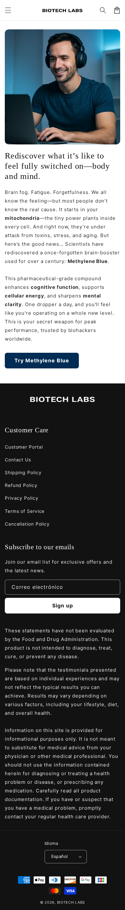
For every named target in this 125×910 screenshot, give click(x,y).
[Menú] (8, 10)
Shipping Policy (23, 472)
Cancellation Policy (27, 524)
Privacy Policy (21, 498)
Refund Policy (21, 485)
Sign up (62, 605)
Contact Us (18, 459)
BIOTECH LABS (71, 902)
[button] (103, 10)
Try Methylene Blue (41, 360)
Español (59, 856)
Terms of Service (25, 511)
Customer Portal (24, 447)
